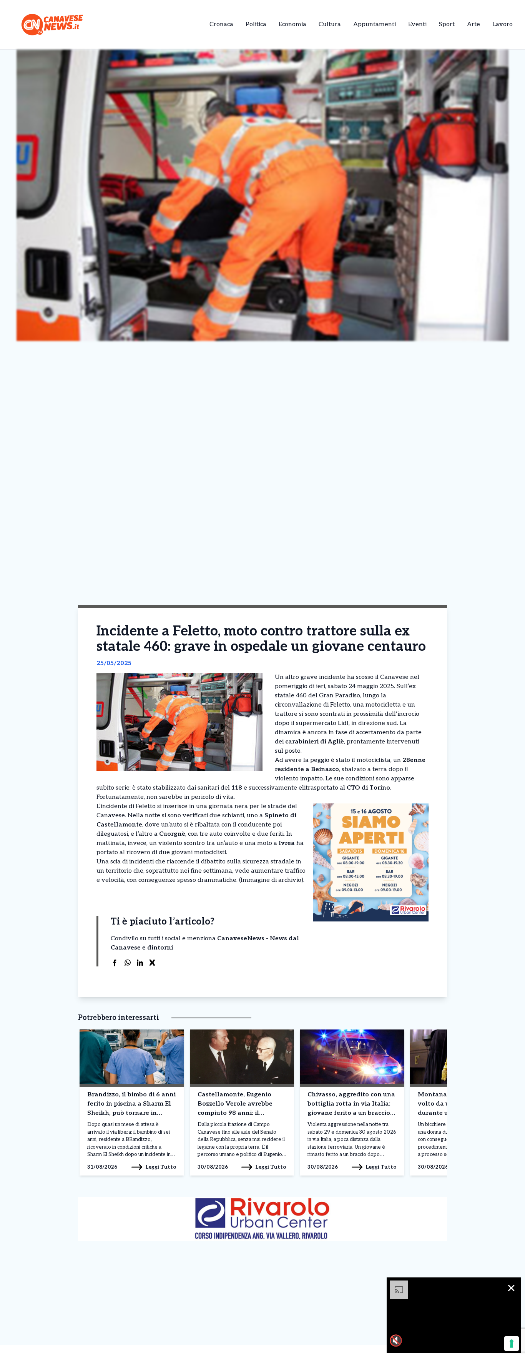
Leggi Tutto (160, 1167)
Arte (473, 24)
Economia (292, 24)
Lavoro (502, 24)
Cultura (330, 24)
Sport (447, 24)
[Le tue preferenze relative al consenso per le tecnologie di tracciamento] (511, 1343)
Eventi (417, 24)
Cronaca (221, 24)
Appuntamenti (374, 24)
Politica (256, 24)
